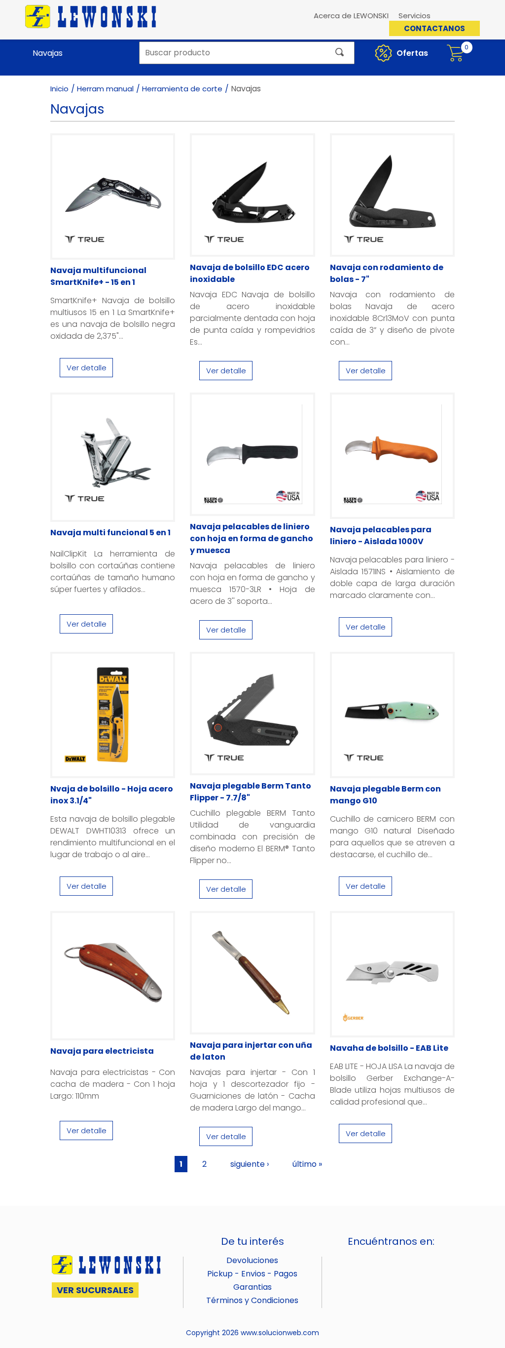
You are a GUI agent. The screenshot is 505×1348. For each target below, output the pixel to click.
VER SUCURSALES (95, 1290)
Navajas (48, 53)
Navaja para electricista (102, 1051)
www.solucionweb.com (280, 1333)
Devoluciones (252, 1260)
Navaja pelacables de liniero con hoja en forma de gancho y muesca (251, 538)
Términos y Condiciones (252, 1300)
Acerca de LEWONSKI (351, 15)
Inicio (59, 88)
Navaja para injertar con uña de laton (251, 1051)
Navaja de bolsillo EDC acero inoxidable (250, 273)
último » (307, 1164)
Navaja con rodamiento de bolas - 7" (386, 273)
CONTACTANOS (434, 28)
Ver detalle (87, 367)
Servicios (414, 15)
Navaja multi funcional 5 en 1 (110, 532)
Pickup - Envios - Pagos (252, 1273)
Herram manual (105, 88)
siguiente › (249, 1164)
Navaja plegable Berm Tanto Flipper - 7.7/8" (250, 791)
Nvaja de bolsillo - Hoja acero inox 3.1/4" (111, 794)
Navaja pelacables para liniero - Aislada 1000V (381, 535)
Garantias (252, 1287)
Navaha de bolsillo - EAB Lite (389, 1048)
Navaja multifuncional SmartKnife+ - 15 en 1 (98, 276)
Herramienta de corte (182, 88)
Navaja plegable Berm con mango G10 (385, 794)
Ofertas (411, 53)
